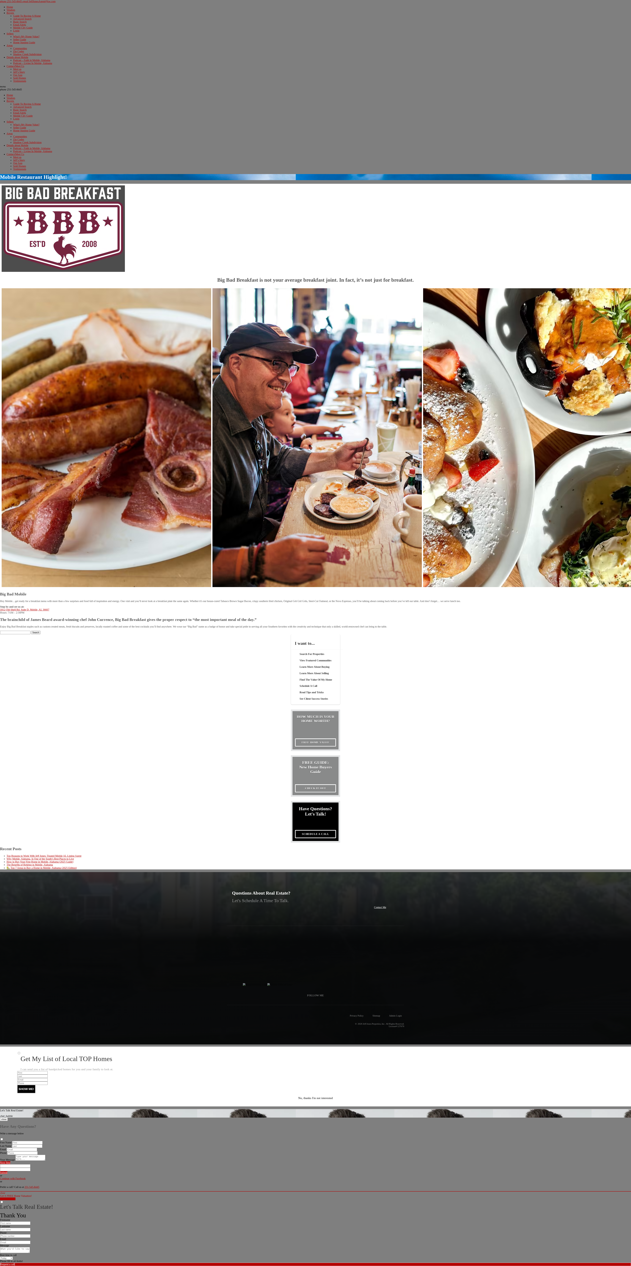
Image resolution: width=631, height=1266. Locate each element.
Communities (20, 48)
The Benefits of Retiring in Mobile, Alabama (30, 864)
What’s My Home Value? (26, 36)
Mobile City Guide (23, 27)
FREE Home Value (315, 742)
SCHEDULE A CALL (315, 834)
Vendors (11, 10)
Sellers (10, 33)
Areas (10, 45)
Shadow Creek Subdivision (27, 54)
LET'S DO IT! (7, 1198)
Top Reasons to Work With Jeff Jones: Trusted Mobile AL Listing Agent (44, 855)
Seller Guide (19, 39)
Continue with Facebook (13, 1178)
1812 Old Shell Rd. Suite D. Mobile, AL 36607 (24, 609)
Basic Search (20, 21)
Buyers (10, 13)
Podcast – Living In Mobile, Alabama (32, 63)
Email (3, 1149)
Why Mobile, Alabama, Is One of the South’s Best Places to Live (40, 858)
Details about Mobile (17, 57)
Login (16, 30)
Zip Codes (18, 51)
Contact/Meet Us (15, 66)
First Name (6, 1142)
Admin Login (395, 1015)
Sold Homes (19, 78)
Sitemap (376, 1015)
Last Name (5, 1146)
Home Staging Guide (24, 42)
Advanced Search (22, 18)
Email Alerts (19, 24)
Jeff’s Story (19, 72)
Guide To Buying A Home (27, 15)
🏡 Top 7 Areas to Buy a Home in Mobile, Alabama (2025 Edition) (42, 867)
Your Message (7, 1159)
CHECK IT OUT (315, 788)
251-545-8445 (11, 89)
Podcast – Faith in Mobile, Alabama (31, 60)
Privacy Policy (356, 1015)
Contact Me (380, 907)
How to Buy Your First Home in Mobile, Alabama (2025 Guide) (40, 861)
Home (10, 7)
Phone (3, 1152)
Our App (17, 75)
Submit (3, 1172)
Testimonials (19, 81)
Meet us (17, 69)
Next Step (5, 1162)
